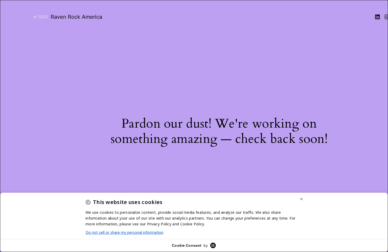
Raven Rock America (76, 17)
